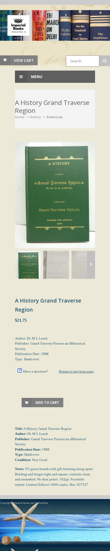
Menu (36, 76)
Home (20, 117)
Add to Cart (47, 402)
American (54, 117)
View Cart (24, 60)
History (35, 117)
